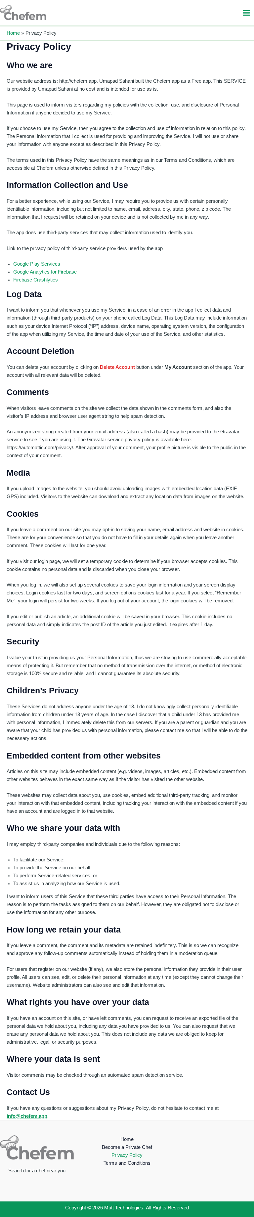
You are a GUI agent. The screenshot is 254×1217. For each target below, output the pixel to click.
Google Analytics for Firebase (45, 272)
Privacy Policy (127, 1155)
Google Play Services (36, 264)
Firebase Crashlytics (35, 280)
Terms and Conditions (127, 1163)
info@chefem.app (27, 1116)
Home (127, 1139)
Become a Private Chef (127, 1147)
